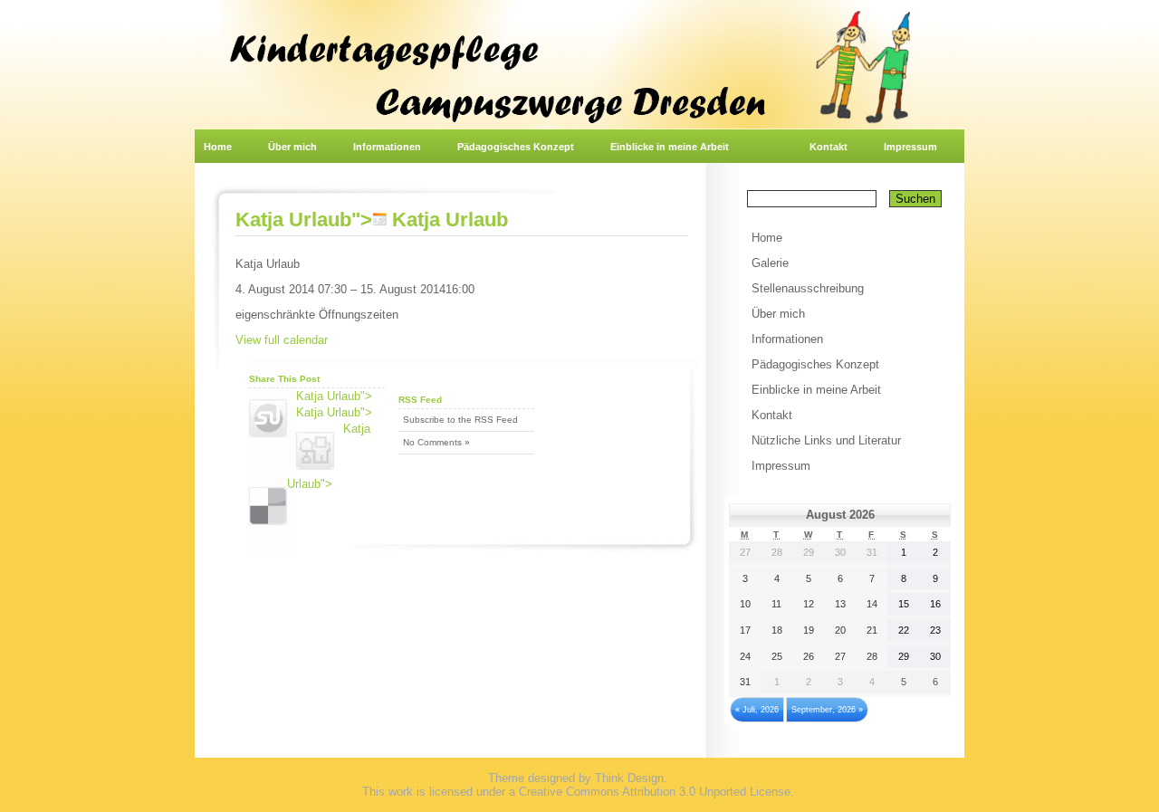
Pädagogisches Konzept (515, 146)
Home (218, 146)
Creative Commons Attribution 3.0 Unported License (654, 791)
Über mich (292, 146)
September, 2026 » (827, 709)
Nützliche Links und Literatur (826, 440)
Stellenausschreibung (808, 288)
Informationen (387, 146)
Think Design (629, 778)
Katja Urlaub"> (334, 396)
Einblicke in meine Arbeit (669, 146)
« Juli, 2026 (757, 709)
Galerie (770, 263)
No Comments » (436, 442)
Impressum (910, 146)
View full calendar (281, 340)
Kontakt (828, 146)
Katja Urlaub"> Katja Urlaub (371, 219)
